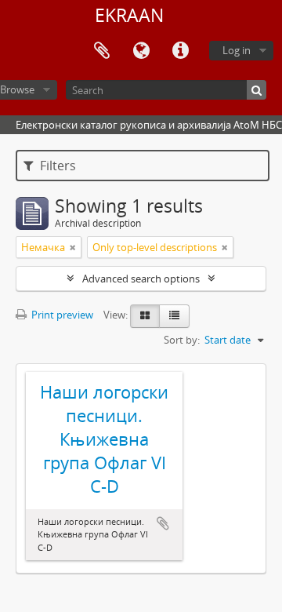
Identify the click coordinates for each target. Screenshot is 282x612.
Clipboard (101, 51)
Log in (236, 50)
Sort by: (182, 340)
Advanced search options (141, 278)
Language (141, 51)
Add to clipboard (163, 523)
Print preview (61, 315)
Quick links (180, 51)
